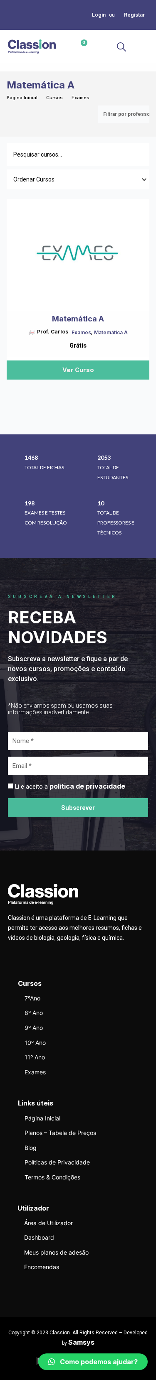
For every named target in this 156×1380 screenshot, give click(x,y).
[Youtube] (10, 24)
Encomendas (41, 1266)
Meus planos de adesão (56, 1252)
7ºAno (32, 998)
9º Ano (34, 1027)
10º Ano (35, 1042)
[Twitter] (10, 14)
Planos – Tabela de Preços (60, 1132)
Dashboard (39, 1237)
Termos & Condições (52, 1177)
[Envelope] (20, 14)
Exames (80, 97)
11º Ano (35, 1057)
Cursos (54, 97)
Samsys (81, 1342)
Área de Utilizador (48, 1222)
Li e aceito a (70, 786)
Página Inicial (22, 97)
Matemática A (111, 332)
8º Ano (34, 1012)
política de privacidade (87, 786)
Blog (31, 1147)
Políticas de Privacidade (57, 1162)
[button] (141, 46)
